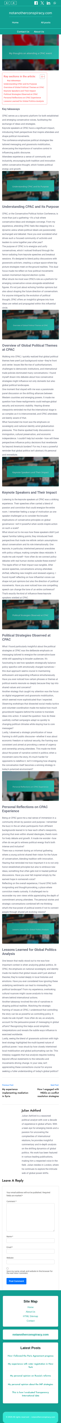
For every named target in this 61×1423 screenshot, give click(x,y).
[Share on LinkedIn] (49, 3)
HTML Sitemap (30, 1316)
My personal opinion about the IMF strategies (30, 1384)
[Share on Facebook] (36, 3)
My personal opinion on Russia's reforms (30, 1375)
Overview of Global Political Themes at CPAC (24, 87)
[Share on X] (43, 3)
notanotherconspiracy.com (30, 13)
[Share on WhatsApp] (54, 3)
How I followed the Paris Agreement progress (30, 1355)
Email (10, 1247)
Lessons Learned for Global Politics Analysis (24, 101)
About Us (39, 31)
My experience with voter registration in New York (30, 1365)
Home (15, 22)
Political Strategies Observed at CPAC (21, 94)
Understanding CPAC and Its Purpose (20, 84)
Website (10, 1258)
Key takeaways (14, 80)
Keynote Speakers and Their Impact (20, 91)
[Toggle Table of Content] (41, 76)
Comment (11, 1201)
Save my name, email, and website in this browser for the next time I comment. (30, 1272)
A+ (7, 3)
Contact (30, 1321)
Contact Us (23, 31)
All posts (46, 22)
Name (10, 1237)
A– (14, 3)
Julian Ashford (31, 1110)
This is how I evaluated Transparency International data (30, 1394)
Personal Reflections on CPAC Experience (22, 97)
